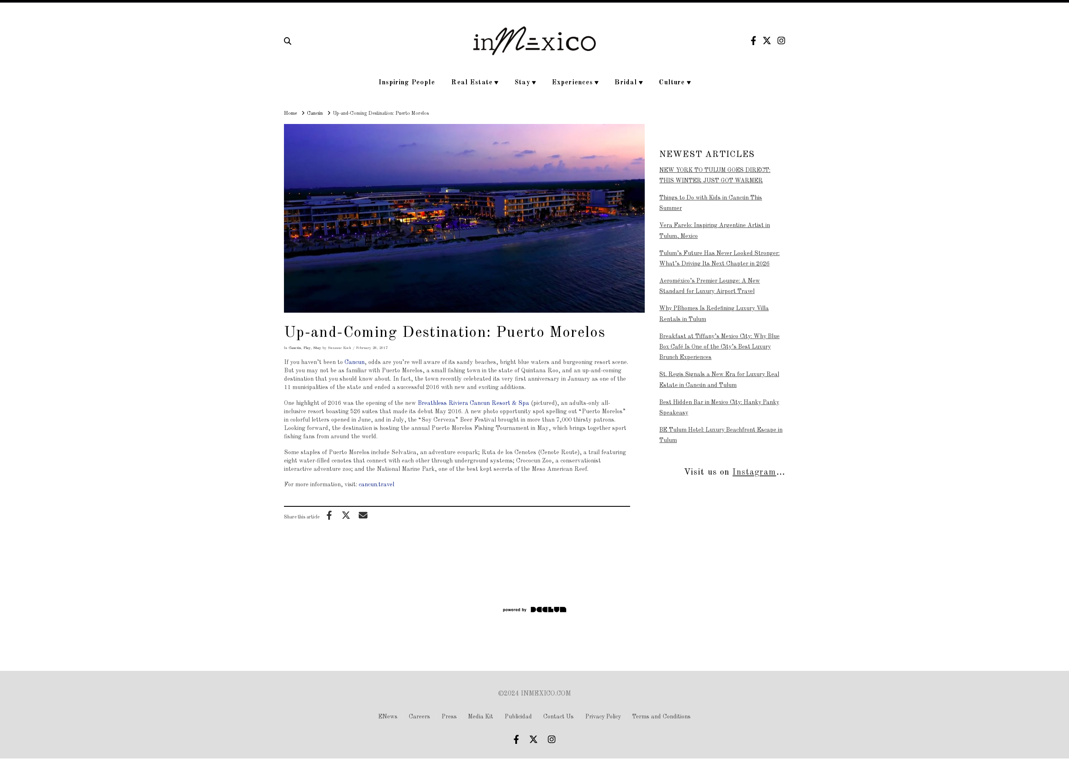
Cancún (295, 348)
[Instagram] (781, 40)
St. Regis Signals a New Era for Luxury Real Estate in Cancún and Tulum (719, 380)
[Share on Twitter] (346, 515)
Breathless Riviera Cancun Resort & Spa (473, 403)
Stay (317, 348)
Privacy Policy (603, 717)
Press (449, 717)
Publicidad (518, 717)
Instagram (754, 472)
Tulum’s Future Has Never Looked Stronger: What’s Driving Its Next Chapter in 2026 (719, 258)
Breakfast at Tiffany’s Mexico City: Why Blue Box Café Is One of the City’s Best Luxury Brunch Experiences (719, 347)
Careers (419, 717)
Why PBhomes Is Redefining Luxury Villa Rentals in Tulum (714, 314)
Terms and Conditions (661, 717)
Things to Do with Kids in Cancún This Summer (710, 203)
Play (307, 348)
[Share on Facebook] (329, 515)
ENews (388, 717)
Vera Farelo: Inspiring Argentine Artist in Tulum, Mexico (714, 230)
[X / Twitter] (766, 40)
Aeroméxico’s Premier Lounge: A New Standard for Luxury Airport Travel (709, 286)
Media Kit (480, 717)
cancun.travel (376, 485)
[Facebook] (753, 40)
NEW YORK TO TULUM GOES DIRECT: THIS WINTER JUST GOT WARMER (714, 175)
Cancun (355, 362)
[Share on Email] (363, 515)
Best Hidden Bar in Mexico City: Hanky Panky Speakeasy (719, 407)
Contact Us (558, 717)
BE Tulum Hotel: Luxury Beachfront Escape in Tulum (721, 435)
